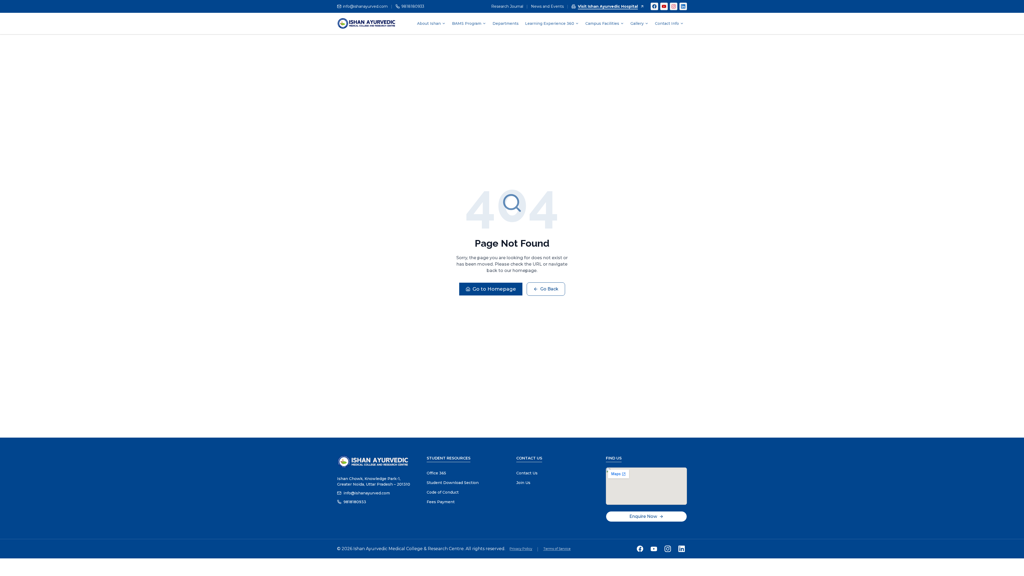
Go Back (549, 288)
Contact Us (527, 473)
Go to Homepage (494, 289)
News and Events (547, 6)
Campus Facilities (602, 23)
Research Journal (507, 6)
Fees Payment (441, 501)
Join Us (523, 482)
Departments (506, 23)
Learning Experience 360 (549, 23)
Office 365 (436, 473)
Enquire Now (643, 516)
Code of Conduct (443, 492)
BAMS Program (466, 23)
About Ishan (429, 23)
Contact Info (667, 23)
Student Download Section (453, 482)
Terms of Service (557, 549)
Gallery (637, 23)
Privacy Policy (521, 549)
